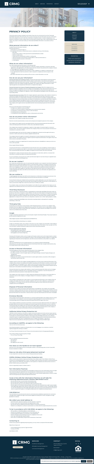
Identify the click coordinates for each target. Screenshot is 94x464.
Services (42, 3)
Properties (50, 3)
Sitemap (62, 456)
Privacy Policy (68, 456)
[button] (88, 4)
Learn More (77, 461)
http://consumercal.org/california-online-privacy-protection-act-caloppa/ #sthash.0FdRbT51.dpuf (29, 319)
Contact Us (18, 447)
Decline (89, 461)
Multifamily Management (38, 443)
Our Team (74, 37)
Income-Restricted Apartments (74, 60)
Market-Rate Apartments (74, 58)
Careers (74, 38)
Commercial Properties (74, 62)
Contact (56, 3)
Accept (83, 461)
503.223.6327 (82, 4)
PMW (58, 456)
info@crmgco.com (58, 450)
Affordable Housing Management (39, 446)
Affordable (74, 48)
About (37, 3)
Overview (74, 35)
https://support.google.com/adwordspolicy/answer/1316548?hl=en (23, 218)
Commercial (74, 50)
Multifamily (74, 47)
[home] (12, 3)
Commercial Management (38, 448)
